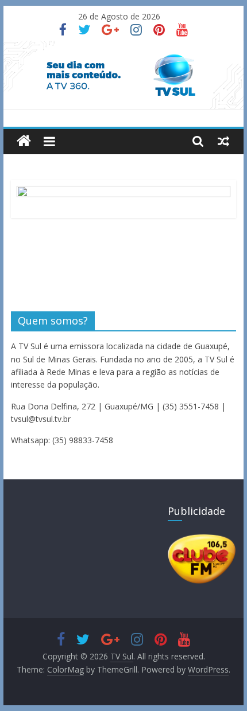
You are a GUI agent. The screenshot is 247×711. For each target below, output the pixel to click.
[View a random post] (223, 141)
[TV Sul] (24, 141)
